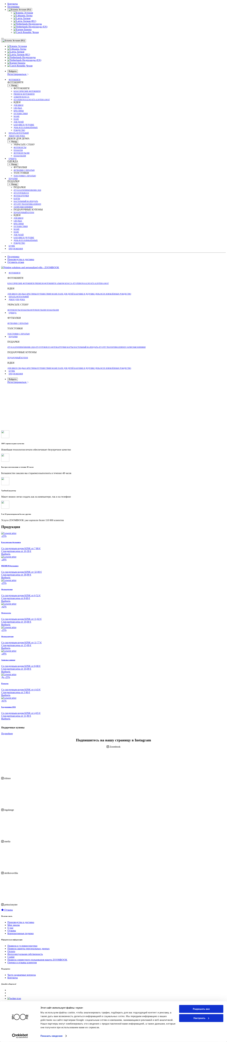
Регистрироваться (17, 74)
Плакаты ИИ (20, 156)
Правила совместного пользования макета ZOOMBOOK (37, 959)
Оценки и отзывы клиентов (22, 962)
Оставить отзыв (15, 262)
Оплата (11, 951)
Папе (16, 119)
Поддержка (13, 6)
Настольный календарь (26, 201)
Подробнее (7, 733)
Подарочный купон (24, 212)
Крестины (19, 111)
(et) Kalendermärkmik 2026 (27, 190)
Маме (16, 116)
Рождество (19, 130)
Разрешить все (201, 1009)
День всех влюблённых (26, 127)
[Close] (2, 38)
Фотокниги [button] (14, 80)
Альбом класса (21, 97)
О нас (10, 928)
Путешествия (21, 114)
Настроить (199, 1018)
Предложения (16, 249)
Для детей (19, 122)
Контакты (12, 3)
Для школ (18, 105)
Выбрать (5, 554)
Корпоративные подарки (20, 933)
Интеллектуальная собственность (25, 954)
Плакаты (18, 150)
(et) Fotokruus (21, 193)
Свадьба (18, 108)
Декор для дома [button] (17, 136)
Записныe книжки (23, 207)
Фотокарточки (21, 196)
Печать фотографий (19, 133)
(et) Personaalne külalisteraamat (32, 100)
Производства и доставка (20, 259)
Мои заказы (13, 925)
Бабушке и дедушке (24, 125)
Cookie (11, 957)
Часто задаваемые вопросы (21, 975)
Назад (14, 85)
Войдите (13, 71)
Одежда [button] (13, 159)
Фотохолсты (20, 147)
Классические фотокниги (27, 91)
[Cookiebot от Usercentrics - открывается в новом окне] (20, 1036)
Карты (17, 199)
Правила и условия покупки (22, 945)
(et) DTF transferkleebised (27, 204)
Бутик (12, 246)
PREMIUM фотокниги (24, 94)
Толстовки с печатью (25, 176)
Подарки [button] (13, 179)
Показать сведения (51, 1036)
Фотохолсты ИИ (21, 153)
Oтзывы (8, 910)
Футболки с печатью (24, 170)
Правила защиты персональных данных (28, 948)
